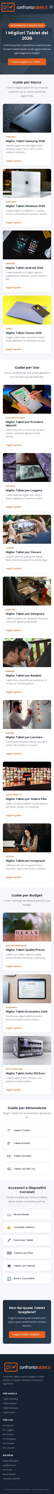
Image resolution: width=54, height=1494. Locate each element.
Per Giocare (8, 1434)
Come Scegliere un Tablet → (27, 62)
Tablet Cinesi (9, 1412)
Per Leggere (8, 1429)
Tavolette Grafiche (11, 1478)
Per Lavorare (9, 1447)
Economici (7, 1469)
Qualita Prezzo (9, 1465)
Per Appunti (8, 1425)
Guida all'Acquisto (11, 1460)
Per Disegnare (9, 1438)
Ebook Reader (9, 1474)
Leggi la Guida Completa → (27, 1334)
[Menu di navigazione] (51, 7)
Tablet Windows (10, 1408)
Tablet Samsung (10, 1398)
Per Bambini (8, 1443)
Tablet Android (9, 1403)
